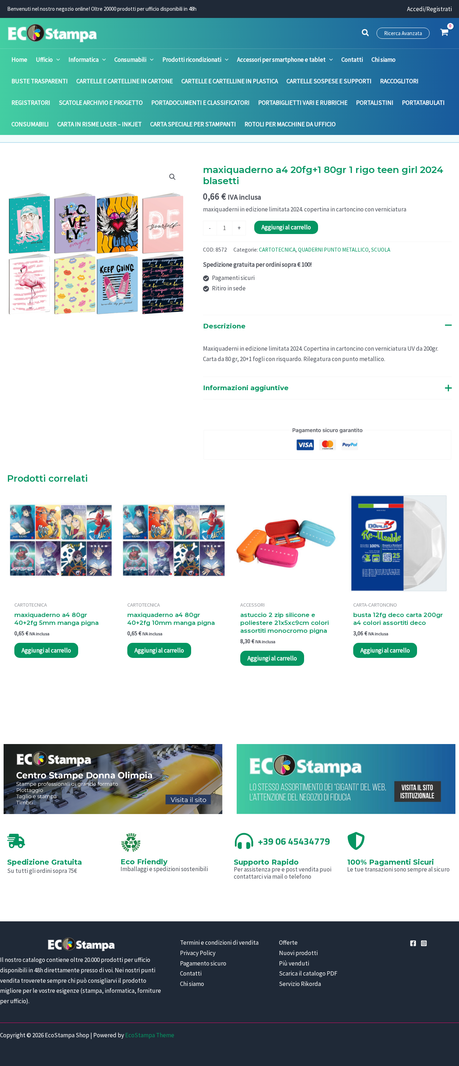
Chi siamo (192, 984)
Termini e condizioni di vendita (219, 942)
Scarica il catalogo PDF (308, 973)
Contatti (191, 973)
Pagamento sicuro (203, 963)
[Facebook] (413, 943)
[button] (366, 34)
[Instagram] (424, 943)
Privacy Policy (198, 953)
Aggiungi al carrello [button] (46, 650)
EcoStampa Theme (149, 1035)
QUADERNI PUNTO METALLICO (333, 249)
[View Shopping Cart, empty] (444, 33)
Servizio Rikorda (300, 984)
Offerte (288, 942)
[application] (56, 59)
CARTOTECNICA (277, 249)
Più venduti (294, 963)
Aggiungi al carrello (286, 227)
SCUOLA (380, 249)
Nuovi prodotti (298, 953)
